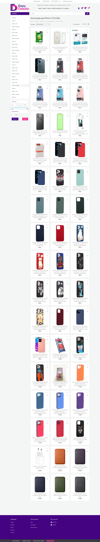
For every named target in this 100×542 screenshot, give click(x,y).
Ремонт (44, 8)
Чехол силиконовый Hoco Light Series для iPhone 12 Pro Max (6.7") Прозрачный (40, 160)
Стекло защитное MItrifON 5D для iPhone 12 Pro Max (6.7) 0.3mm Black (60, 132)
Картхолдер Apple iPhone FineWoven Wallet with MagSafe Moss (60, 495)
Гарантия (53, 8)
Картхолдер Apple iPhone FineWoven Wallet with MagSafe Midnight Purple (80, 467)
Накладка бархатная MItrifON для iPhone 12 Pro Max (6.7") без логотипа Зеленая (80, 216)
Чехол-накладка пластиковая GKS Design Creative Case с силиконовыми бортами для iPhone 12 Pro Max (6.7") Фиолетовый (80, 413)
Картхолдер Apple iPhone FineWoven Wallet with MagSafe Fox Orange (60, 467)
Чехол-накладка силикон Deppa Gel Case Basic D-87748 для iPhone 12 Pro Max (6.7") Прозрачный (40, 76)
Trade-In (40, 8)
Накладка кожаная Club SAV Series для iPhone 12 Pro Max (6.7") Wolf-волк (80, 439)
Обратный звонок (37, 1)
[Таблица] (88, 24)
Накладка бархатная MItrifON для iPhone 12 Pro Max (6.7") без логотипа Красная (60, 244)
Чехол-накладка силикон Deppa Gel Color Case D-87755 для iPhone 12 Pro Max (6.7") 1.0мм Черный (60, 76)
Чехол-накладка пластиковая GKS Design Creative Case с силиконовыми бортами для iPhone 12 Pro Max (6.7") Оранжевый (80, 385)
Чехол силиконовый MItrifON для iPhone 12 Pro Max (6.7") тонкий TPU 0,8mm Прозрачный (80, 48)
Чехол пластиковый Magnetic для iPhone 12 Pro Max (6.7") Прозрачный (60, 48)
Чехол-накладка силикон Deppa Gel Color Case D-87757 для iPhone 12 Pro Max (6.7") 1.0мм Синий (40, 104)
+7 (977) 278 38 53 (54, 1)
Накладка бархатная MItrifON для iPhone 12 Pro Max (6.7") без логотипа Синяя (40, 244)
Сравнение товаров (26, 540)
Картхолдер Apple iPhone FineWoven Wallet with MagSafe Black (80, 495)
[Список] (86, 24)
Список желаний (36, 540)
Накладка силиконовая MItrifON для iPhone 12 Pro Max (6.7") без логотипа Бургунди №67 (60, 328)
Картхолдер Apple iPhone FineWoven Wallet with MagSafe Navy (40, 495)
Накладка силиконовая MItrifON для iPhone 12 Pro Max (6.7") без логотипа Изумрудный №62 (40, 216)
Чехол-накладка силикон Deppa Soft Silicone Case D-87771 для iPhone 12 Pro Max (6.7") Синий (40, 188)
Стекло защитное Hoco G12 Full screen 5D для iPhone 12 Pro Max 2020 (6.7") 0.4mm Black (40, 48)
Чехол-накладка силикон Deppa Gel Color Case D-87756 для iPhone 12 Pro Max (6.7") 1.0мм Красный (80, 76)
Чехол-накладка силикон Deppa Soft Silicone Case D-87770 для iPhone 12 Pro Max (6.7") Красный (80, 160)
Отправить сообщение (68, 1)
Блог (62, 8)
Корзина (42, 540)
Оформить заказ (50, 540)
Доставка (58, 8)
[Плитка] (84, 24)
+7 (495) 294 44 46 (45, 1)
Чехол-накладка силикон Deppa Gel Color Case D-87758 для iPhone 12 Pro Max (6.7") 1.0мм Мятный (60, 104)
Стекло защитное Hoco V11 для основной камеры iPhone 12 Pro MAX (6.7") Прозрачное (40, 132)
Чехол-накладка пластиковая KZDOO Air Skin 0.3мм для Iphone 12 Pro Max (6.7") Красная (60, 439)
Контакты (66, 8)
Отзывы (49, 8)
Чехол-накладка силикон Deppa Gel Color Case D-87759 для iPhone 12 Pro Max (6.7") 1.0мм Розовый (80, 104)
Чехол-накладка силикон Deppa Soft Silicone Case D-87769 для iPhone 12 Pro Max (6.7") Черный (60, 160)
